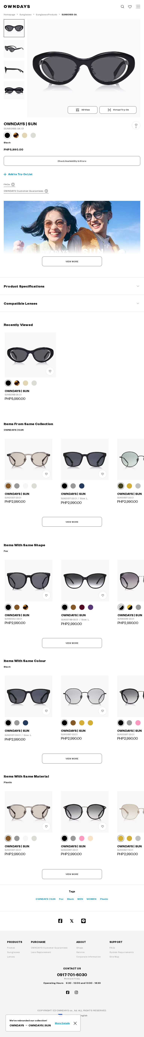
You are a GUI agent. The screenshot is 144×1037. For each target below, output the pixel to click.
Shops (79, 947)
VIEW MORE (72, 261)
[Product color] (7, 135)
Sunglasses (13, 952)
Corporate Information (88, 956)
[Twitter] (72, 921)
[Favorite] (130, 6)
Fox (61, 899)
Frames (11, 947)
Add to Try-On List (20, 174)
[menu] (138, 6)
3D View (85, 109)
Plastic (104, 899)
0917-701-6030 (72, 974)
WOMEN (91, 899)
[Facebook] (60, 921)
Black (70, 899)
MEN (80, 899)
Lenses (11, 956)
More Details (62, 1023)
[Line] (83, 921)
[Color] (8, 383)
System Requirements (122, 952)
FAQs (7, 184)
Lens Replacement (41, 952)
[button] (55, 68)
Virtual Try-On (121, 109)
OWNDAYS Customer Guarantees (23, 190)
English (83, 1015)
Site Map (114, 956)
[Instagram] (76, 992)
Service (80, 952)
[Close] (75, 1023)
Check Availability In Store (72, 161)
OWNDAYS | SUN (45, 899)
